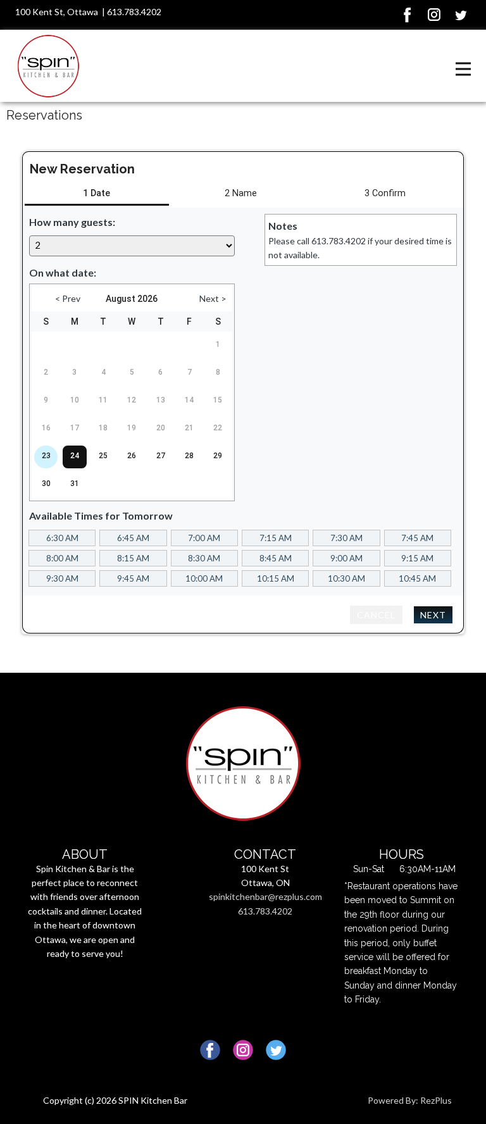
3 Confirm (385, 193)
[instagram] (434, 14)
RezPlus (436, 1100)
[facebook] (407, 14)
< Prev (67, 298)
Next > (213, 298)
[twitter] (461, 14)
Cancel (376, 614)
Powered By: (394, 1100)
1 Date (96, 193)
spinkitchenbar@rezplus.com (265, 896)
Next (433, 614)
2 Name (241, 193)
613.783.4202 (134, 11)
